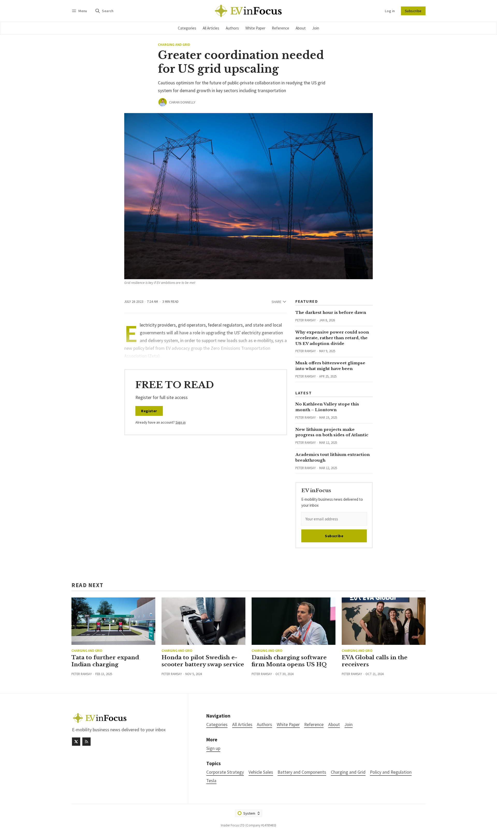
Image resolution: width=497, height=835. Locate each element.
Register (149, 411)
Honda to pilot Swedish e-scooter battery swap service (203, 661)
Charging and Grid (174, 45)
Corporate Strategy (225, 772)
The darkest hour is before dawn (330, 312)
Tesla (211, 781)
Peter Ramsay (305, 320)
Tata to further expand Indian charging (105, 661)
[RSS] (86, 741)
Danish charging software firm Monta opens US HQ (289, 661)
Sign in (181, 422)
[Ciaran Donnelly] (162, 102)
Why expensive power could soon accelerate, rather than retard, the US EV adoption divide (332, 338)
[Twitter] (76, 741)
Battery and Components (301, 772)
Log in (390, 11)
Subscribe (413, 11)
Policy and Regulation (391, 772)
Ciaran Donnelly (182, 102)
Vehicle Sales (260, 772)
